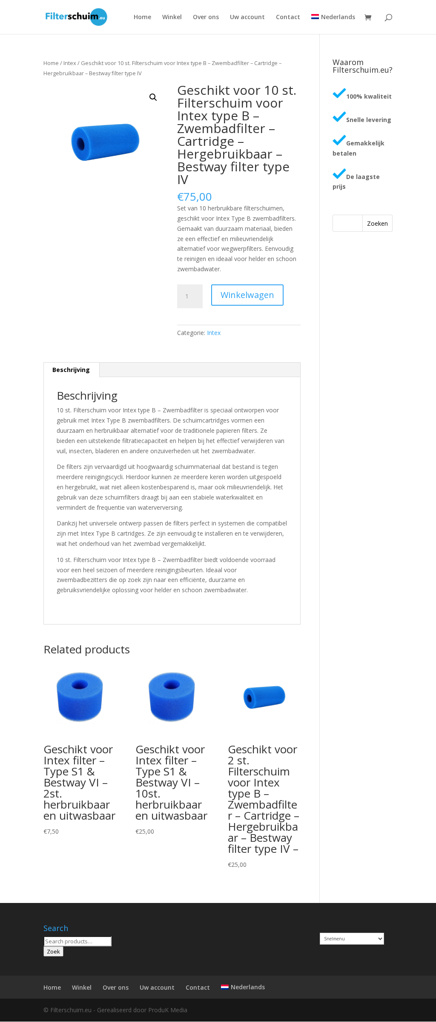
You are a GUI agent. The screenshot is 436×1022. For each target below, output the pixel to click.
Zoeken (377, 223)
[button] (153, 97)
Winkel (172, 17)
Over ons (206, 17)
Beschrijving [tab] (71, 370)
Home (142, 17)
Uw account (247, 17)
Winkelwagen (247, 295)
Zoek (53, 951)
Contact (288, 17)
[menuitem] (333, 24)
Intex (69, 63)
